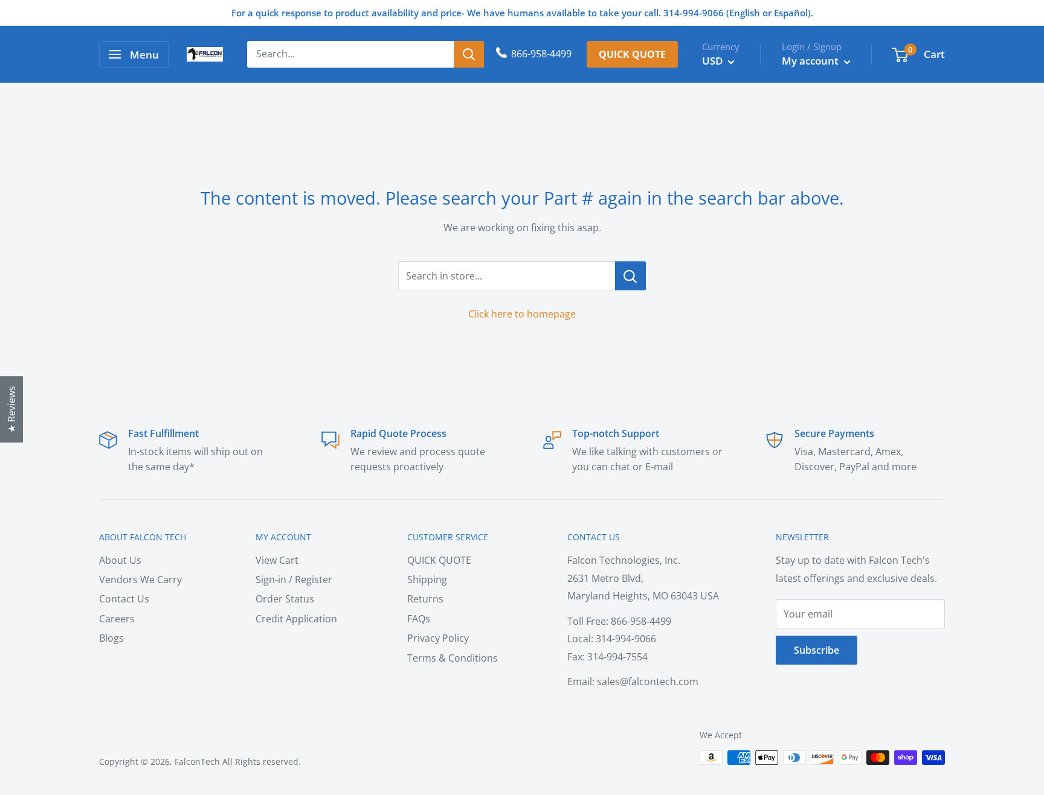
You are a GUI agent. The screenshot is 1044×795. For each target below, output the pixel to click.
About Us (120, 560)
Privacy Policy (438, 638)
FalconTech (197, 761)
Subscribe (816, 650)
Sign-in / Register (294, 579)
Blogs (111, 638)
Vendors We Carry (140, 579)
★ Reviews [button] (11, 409)
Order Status (285, 598)
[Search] (469, 54)
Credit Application (296, 618)
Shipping (427, 579)
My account (811, 61)
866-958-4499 (541, 53)
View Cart (277, 560)
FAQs (418, 618)
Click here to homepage (522, 314)
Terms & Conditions (452, 658)
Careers (117, 618)
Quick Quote (632, 54)
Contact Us (124, 598)
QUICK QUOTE (439, 560)
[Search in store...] (630, 275)
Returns (425, 598)
